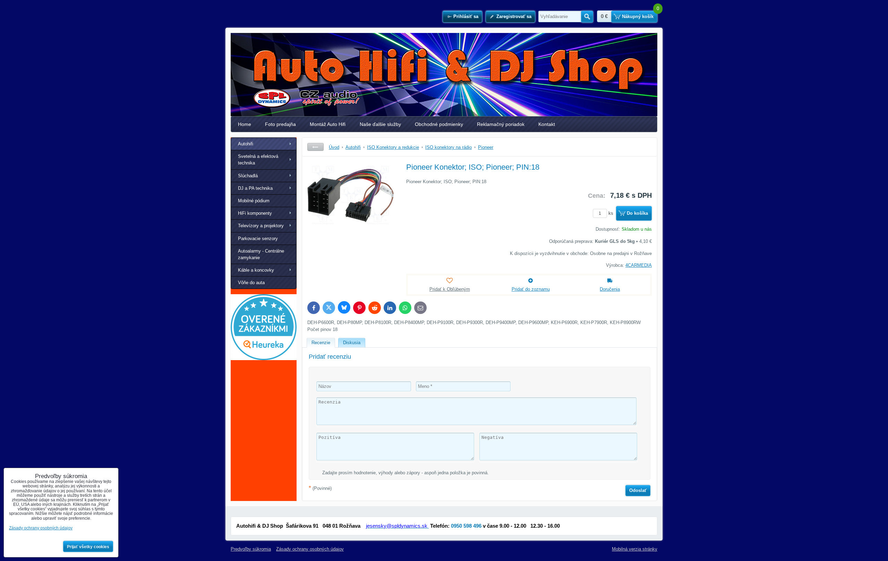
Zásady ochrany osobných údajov (310, 549)
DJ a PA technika (255, 188)
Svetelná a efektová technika (258, 159)
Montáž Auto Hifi (327, 124)
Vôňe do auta (251, 282)
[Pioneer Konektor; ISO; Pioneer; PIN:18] (350, 214)
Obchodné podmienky (439, 124)
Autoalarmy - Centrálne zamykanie (261, 254)
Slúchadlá (248, 175)
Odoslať (638, 490)
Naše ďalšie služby (380, 124)
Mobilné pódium (254, 200)
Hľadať (587, 17)
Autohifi (245, 143)
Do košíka (637, 213)
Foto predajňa (280, 124)
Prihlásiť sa (465, 16)
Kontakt (546, 124)
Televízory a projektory (261, 225)
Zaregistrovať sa (513, 16)
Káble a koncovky (256, 270)
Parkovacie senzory (258, 238)
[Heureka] (264, 358)
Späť (315, 147)
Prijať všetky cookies (88, 546)
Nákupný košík (638, 16)
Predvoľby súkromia (251, 549)
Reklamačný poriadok (500, 124)
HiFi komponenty (255, 213)
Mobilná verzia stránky (634, 549)
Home (244, 124)
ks (611, 213)
